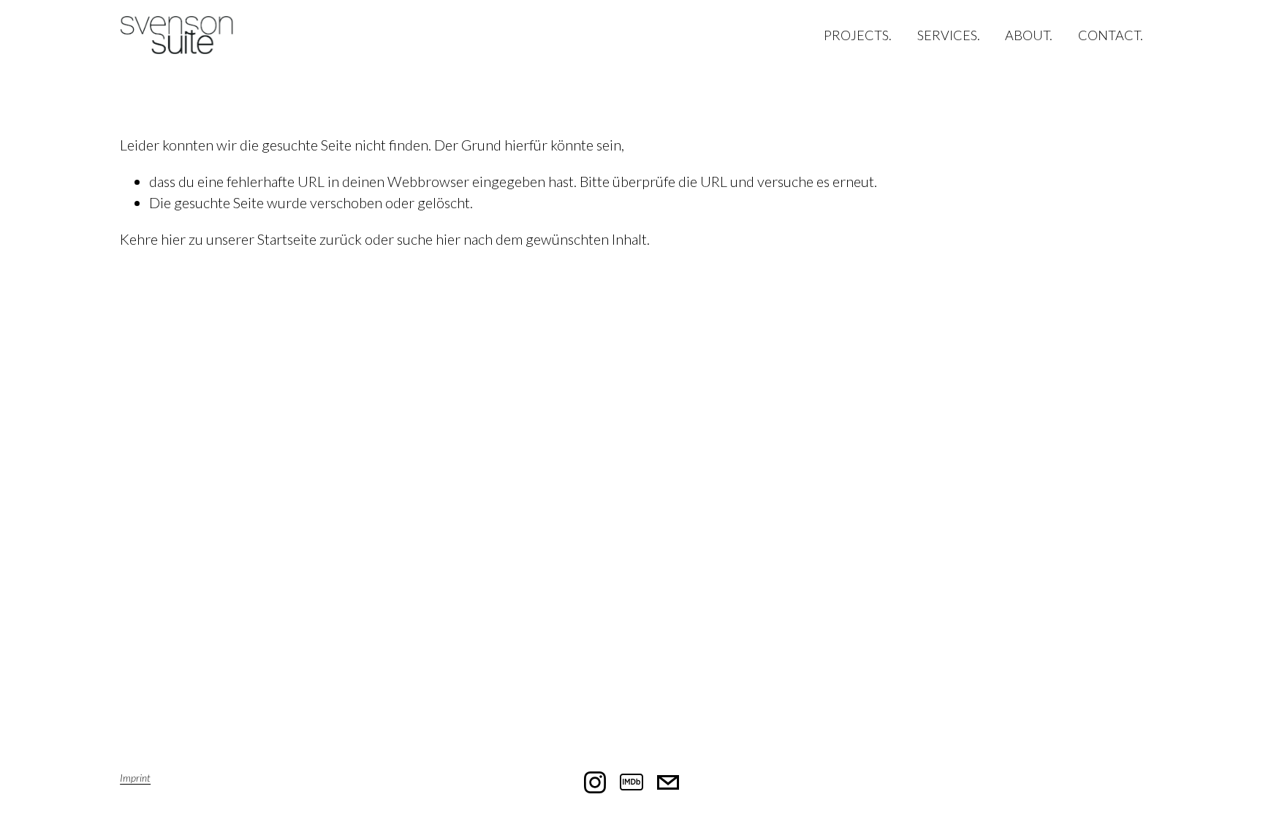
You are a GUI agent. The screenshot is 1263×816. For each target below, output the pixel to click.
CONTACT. (1110, 35)
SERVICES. (948, 35)
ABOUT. (1028, 35)
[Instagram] (595, 782)
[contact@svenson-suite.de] (668, 782)
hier (173, 239)
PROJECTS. (858, 35)
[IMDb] (631, 782)
